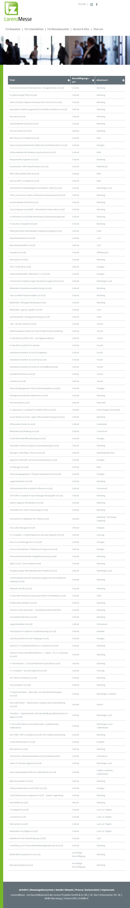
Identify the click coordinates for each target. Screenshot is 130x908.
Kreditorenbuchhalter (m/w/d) (23, 602)
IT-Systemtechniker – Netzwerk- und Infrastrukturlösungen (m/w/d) (36, 694)
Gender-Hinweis (64, 889)
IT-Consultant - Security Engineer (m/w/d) (28, 670)
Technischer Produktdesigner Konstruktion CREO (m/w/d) (36, 188)
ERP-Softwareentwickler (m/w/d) (24, 173)
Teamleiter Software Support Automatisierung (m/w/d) (34, 445)
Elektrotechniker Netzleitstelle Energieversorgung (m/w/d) (36, 230)
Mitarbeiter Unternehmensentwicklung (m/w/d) (31, 288)
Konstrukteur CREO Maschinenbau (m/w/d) (29, 166)
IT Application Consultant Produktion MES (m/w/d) (33, 409)
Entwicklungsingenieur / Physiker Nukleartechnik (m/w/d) (35, 474)
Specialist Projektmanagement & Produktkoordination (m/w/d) (38, 109)
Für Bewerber (13, 29)
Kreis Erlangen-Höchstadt (108, 409)
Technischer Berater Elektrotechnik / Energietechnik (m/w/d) (37, 87)
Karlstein (100, 631)
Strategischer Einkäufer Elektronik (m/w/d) (29, 395)
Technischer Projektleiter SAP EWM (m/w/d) (29, 518)
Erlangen (100, 145)
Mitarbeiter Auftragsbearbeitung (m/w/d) (28, 302)
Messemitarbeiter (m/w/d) (21, 865)
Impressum (107, 889)
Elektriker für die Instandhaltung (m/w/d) (28, 838)
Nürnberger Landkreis (106, 693)
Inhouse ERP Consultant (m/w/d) (24, 180)
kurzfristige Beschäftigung (78, 854)
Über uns (98, 29)
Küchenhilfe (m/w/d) (19, 802)
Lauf (99, 238)
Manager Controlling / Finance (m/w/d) (27, 452)
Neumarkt (101, 402)
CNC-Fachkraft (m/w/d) (20, 266)
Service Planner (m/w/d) (20, 130)
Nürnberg (101, 87)
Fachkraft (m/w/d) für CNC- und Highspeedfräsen (32, 338)
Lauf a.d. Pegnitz (104, 809)
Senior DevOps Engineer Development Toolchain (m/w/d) (36, 102)
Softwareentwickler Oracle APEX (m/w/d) (28, 788)
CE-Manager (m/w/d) (19, 467)
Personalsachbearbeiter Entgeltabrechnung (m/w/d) (33, 556)
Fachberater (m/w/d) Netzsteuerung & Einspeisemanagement (37, 216)
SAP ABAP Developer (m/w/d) (23, 677)
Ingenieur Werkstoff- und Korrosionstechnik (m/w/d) (33, 459)
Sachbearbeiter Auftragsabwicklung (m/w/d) (30, 316)
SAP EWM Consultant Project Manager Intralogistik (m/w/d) (36, 495)
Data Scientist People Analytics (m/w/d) (28, 295)
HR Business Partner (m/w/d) (22, 424)
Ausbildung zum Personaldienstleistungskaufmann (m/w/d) (36, 845)
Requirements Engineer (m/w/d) (24, 159)
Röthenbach (102, 166)
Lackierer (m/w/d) (18, 381)
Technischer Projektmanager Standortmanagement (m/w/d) (37, 281)
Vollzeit (75, 87)
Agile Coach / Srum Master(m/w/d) (25, 563)
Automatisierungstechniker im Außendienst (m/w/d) (33, 772)
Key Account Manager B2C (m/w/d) (26, 542)
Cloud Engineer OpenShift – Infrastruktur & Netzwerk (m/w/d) (37, 209)
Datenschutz (92, 889)
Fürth (99, 230)
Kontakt (82, 4)
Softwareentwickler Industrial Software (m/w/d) (31, 488)
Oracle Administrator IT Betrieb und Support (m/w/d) (33, 549)
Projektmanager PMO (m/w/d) (23, 95)
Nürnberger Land (104, 188)
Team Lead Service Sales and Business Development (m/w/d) (37, 195)
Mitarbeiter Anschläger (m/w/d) (24, 831)
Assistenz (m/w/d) (18, 252)
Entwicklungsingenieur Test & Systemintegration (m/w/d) (35, 388)
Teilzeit (75, 802)
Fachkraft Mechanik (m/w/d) (22, 741)
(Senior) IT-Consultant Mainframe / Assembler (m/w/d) (34, 645)
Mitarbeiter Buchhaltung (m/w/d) (24, 431)
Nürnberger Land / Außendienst (105, 726)
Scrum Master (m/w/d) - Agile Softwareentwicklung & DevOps (37, 416)
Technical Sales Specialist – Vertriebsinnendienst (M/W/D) (35, 610)
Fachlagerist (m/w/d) (19, 809)
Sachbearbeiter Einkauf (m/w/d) (24, 123)
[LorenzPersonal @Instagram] (91, 4)
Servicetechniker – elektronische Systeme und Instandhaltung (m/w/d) (37, 704)
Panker (100, 704)
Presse (79, 889)
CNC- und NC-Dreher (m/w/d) (23, 323)
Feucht (100, 323)
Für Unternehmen (33, 29)
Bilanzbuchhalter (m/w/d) (21, 781)
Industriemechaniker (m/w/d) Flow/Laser (28, 359)
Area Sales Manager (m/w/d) (22, 527)
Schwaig (100, 534)
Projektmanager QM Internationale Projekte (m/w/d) (33, 570)
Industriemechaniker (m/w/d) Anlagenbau (28, 352)
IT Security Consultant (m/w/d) (23, 223)
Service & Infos (81, 29)
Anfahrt (23, 889)
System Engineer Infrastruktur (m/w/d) (26, 502)
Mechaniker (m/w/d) (19, 259)
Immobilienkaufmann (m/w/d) (23, 617)
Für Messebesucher (58, 29)
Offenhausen (102, 252)
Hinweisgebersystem (42, 889)
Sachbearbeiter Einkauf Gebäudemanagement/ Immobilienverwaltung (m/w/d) (38, 579)
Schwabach (102, 431)
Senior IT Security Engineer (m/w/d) (25, 763)
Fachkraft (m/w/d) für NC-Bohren (25, 345)
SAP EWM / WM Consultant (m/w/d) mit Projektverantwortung (37, 734)
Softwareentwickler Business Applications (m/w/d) (33, 152)
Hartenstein (102, 424)
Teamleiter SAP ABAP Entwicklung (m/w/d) (29, 509)
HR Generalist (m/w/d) (19, 402)
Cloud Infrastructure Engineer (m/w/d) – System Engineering (36, 795)
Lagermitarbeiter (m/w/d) (21, 481)
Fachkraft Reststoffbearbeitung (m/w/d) (28, 438)
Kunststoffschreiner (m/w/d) (22, 374)
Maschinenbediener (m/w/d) (22, 238)
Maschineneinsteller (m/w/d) (22, 245)
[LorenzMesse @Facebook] (96, 4)
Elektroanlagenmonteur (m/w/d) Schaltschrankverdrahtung (36, 331)
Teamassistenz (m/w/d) (20, 684)
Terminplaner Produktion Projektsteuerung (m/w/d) (33, 631)
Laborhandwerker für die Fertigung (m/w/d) (29, 638)
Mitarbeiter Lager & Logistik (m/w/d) (26, 309)
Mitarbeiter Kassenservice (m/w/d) (25, 854)
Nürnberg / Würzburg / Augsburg (107, 519)
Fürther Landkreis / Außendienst (105, 772)
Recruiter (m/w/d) (17, 116)
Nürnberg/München (105, 452)
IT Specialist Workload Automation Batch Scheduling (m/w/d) (38, 595)
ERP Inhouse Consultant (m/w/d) (24, 138)
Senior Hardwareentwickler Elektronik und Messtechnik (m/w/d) (38, 145)
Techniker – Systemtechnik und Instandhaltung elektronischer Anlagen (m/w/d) (39, 715)
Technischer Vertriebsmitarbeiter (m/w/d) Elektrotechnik (35, 756)
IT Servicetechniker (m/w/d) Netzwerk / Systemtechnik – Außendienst (35, 726)
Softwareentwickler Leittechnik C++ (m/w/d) (30, 273)
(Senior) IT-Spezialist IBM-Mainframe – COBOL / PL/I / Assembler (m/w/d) (39, 654)
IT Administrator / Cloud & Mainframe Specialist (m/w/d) (35, 663)
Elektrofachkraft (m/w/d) (21, 588)
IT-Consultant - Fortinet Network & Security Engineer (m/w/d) (37, 534)
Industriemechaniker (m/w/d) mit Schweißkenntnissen (34, 366)
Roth (99, 138)
